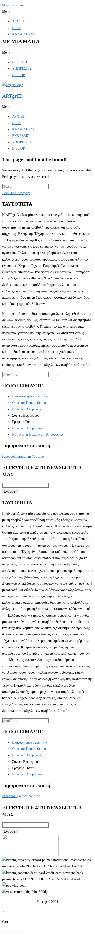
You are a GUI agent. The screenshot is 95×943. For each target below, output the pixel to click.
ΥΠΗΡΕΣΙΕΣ (22, 68)
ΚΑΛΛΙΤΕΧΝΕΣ (24, 34)
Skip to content (13, 5)
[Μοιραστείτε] (13, 932)
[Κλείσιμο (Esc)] (17, 932)
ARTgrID (12, 96)
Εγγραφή (10, 491)
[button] (47, 11)
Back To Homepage (16, 193)
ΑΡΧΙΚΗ (19, 21)
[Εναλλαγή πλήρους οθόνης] (8, 932)
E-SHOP (18, 75)
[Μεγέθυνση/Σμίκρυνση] (4, 932)
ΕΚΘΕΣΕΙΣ (20, 62)
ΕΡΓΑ (16, 28)
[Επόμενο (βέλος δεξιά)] (8, 938)
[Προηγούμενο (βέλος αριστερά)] (4, 938)
